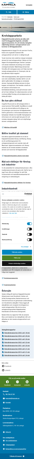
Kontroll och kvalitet (7, 19)
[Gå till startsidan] (9, 5)
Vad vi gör (16, 17)
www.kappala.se (7, 217)
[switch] (29, 229)
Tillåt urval (17, 258)
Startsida (9, 17)
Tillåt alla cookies (17, 252)
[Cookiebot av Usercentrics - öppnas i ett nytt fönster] (24, 194)
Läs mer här (13, 213)
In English (29, 5)
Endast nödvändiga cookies (17, 263)
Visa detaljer (25, 246)
